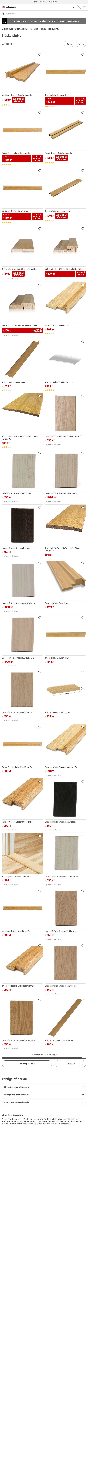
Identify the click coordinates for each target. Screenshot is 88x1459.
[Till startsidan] (9, 7)
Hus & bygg (8, 29)
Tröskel (42, 29)
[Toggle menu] (84, 7)
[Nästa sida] (83, 1063)
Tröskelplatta (53, 29)
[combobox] (70, 1063)
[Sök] (3, 14)
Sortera (81, 44)
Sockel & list (33, 29)
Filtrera (69, 44)
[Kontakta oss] (74, 7)
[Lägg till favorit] (40, 55)
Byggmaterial (20, 29)
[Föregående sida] (58, 1063)
